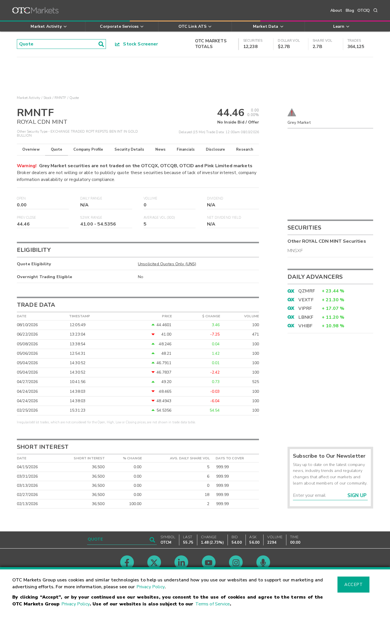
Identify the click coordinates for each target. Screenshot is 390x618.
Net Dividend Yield (224, 218)
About (336, 10)
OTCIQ (363, 10)
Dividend (215, 198)
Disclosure (215, 149)
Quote (57, 149)
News (160, 149)
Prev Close (26, 218)
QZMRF (306, 291)
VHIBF (305, 326)
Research (244, 149)
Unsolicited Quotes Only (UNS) (167, 264)
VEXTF (305, 300)
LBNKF (305, 317)
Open (21, 198)
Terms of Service (212, 604)
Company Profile (88, 149)
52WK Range (91, 218)
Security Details (129, 149)
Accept (353, 584)
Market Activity (28, 97)
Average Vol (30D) (159, 218)
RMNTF (61, 97)
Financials (186, 149)
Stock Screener (139, 44)
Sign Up (357, 495)
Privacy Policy (150, 587)
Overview (30, 149)
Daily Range (91, 198)
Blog (350, 10)
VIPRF (305, 308)
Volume (150, 198)
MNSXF (295, 251)
